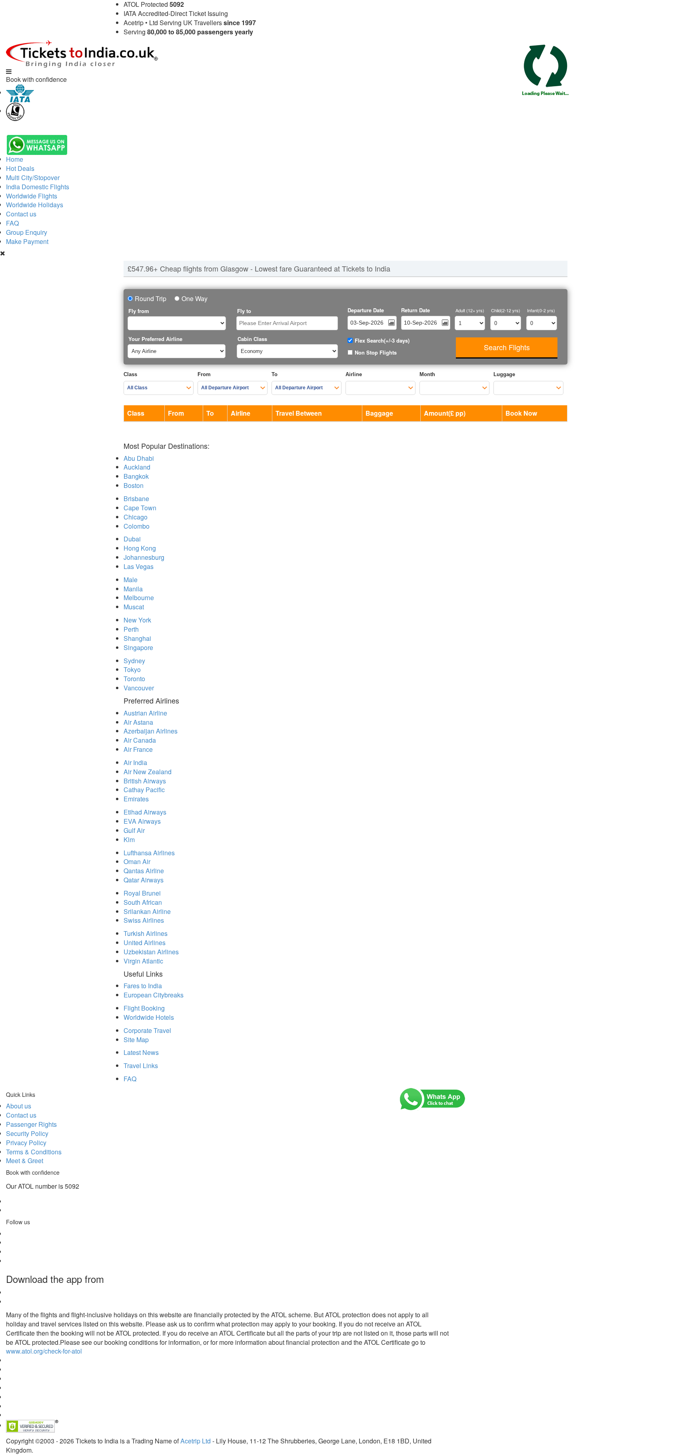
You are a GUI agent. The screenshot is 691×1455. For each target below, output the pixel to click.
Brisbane (136, 498)
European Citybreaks (154, 994)
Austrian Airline (145, 713)
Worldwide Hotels (149, 1017)
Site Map (136, 1039)
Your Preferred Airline (155, 339)
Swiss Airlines (144, 920)
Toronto (134, 678)
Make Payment (27, 241)
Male (131, 579)
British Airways (145, 780)
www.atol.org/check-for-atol (44, 1351)
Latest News (141, 1052)
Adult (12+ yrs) (469, 310)
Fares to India (143, 985)
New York (137, 619)
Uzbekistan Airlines (151, 951)
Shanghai (137, 638)
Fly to (244, 311)
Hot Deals (20, 168)
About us (18, 1105)
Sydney (134, 660)
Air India (135, 762)
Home (14, 159)
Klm (129, 839)
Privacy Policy (26, 1142)
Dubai (132, 538)
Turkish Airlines (146, 933)
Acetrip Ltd (195, 1440)
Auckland (137, 467)
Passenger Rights (31, 1124)
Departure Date (365, 310)
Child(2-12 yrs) (505, 310)
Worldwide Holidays (34, 204)
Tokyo (132, 669)
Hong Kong (140, 548)
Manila (133, 588)
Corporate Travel (147, 1030)
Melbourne (139, 597)
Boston (134, 485)
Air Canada (140, 740)
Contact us (21, 213)
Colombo (137, 526)
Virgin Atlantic (143, 960)
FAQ (12, 223)
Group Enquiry (26, 232)
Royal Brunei (142, 893)
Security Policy (27, 1133)
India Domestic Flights (37, 186)
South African (143, 902)
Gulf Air (134, 830)
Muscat (134, 606)
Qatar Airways (144, 879)
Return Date (415, 310)
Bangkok (136, 476)
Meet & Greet (24, 1160)
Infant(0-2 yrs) (541, 310)
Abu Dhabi (139, 458)
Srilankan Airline (147, 911)
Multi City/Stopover (33, 177)
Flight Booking (144, 1008)
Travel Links (141, 1065)
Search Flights (507, 347)
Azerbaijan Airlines (151, 730)
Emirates (136, 798)
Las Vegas (139, 566)
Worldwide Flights (31, 195)
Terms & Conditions (34, 1151)
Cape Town (140, 507)
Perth (131, 629)
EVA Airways (142, 821)
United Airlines (145, 942)
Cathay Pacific (144, 789)
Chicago (136, 516)
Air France (138, 749)
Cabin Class (252, 339)
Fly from (138, 311)
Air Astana (138, 722)
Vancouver (139, 687)
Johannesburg (144, 557)
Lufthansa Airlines (149, 852)
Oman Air (137, 861)
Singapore (138, 647)
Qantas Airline (144, 870)
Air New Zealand (148, 771)
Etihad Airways (145, 812)
